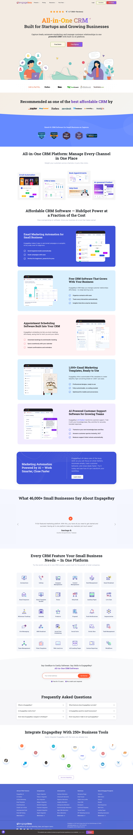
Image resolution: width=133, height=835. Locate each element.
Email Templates (21, 802)
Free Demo (101, 2)
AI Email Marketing (21, 799)
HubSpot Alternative (62, 794)
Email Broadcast (21, 804)
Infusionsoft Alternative (63, 796)
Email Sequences (102, 804)
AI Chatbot (81, 420)
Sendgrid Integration (42, 810)
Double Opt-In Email (22, 807)
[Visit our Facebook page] (17, 829)
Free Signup (111, 2)
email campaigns (51, 243)
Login (93, 2)
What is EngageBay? (25, 705)
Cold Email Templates (83, 807)
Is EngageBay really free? (27, 711)
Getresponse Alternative (63, 804)
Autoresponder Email (22, 810)
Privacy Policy (49, 829)
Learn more (78, 477)
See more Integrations (66, 777)
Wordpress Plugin (82, 794)
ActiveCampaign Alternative (64, 807)
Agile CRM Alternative (62, 810)
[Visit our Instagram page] (31, 829)
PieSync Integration (42, 796)
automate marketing (53, 34)
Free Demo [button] (57, 44)
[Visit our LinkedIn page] (21, 829)
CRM (59, 36)
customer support (98, 420)
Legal (35, 829)
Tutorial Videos (81, 810)
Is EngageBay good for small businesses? (83, 711)
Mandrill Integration (42, 804)
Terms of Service (41, 829)
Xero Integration (41, 799)
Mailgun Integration (42, 802)
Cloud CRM (80, 802)
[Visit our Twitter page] (24, 829)
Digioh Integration (41, 813)
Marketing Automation (103, 813)
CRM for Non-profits (83, 799)
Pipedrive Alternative (62, 799)
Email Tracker (81, 796)
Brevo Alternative (61, 813)
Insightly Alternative (62, 802)
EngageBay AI (20, 794)
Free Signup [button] (75, 44)
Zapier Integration (41, 794)
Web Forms (100, 807)
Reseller (100, 802)
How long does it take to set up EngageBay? (83, 717)
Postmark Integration (42, 807)
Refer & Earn (101, 796)
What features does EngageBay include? (83, 705)
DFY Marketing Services (84, 813)
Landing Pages (101, 810)
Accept (90, 832)
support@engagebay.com (72, 825)
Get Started (84, 676)
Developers (80, 804)
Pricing (44, 2)
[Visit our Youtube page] (28, 829)
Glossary (100, 799)
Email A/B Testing (21, 813)
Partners (100, 794)
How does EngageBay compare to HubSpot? (33, 717)
